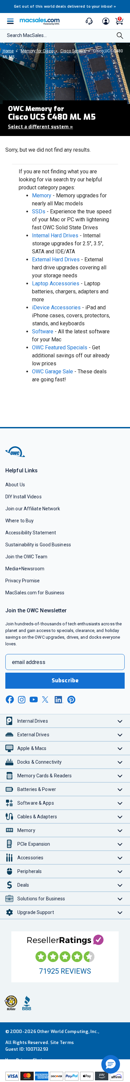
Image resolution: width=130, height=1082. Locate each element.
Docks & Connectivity (39, 762)
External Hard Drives (56, 259)
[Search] (120, 36)
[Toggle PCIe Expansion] (120, 843)
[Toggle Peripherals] (120, 871)
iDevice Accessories (56, 307)
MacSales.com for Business (34, 592)
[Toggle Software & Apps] (120, 802)
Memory (41, 195)
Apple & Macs (31, 748)
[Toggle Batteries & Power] (120, 789)
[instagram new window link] (21, 699)
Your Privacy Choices (27, 1060)
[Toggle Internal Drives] (120, 720)
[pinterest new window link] (71, 700)
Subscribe (65, 680)
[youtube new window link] (33, 699)
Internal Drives (32, 721)
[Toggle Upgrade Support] (120, 912)
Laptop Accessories (55, 283)
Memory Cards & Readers (44, 775)
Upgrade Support (35, 912)
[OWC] (15, 456)
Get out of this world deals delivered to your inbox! (65, 6)
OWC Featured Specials (59, 347)
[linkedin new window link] (59, 699)
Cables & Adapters (37, 816)
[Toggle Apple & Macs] (120, 748)
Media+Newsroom (24, 568)
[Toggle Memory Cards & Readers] (120, 775)
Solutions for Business (41, 898)
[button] (110, 1064)
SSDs (38, 211)
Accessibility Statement (30, 532)
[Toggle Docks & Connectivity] (120, 761)
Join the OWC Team (26, 556)
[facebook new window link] (9, 699)
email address (28, 662)
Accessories (30, 857)
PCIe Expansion (33, 844)
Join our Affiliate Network (32, 508)
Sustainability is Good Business (38, 544)
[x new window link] (46, 699)
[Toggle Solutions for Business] (120, 898)
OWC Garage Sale (52, 371)
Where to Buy (19, 520)
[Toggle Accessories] (120, 857)
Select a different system (40, 127)
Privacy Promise (22, 580)
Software (42, 331)
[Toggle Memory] (120, 830)
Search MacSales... (27, 35)
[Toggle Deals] (120, 884)
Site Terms (62, 1042)
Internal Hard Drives (55, 235)
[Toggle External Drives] (120, 734)
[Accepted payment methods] (65, 1076)
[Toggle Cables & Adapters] (120, 816)
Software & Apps (35, 803)
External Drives (33, 734)
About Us (15, 484)
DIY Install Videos (23, 496)
